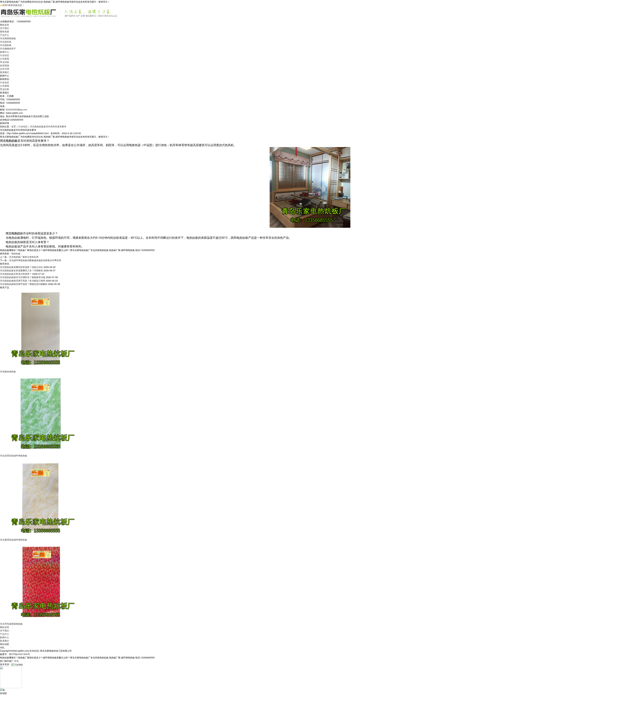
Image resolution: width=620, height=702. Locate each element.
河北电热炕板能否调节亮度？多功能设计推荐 (22, 280)
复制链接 (34, 650)
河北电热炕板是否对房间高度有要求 (48, 126)
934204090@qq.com (16, 109)
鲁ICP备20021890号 (19, 654)
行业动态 (4, 55)
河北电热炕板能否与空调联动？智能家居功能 (22, 277)
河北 (16, 660)
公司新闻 (4, 58)
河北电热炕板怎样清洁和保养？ (16, 273)
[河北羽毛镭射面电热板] (40, 581)
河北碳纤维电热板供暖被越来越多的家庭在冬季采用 (35, 260)
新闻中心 (4, 51)
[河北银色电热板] (40, 329)
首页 (13, 126)
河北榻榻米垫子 (8, 48)
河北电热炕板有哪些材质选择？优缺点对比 (21, 267)
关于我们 (4, 28)
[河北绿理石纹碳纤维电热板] (40, 413)
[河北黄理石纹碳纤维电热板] (40, 497)
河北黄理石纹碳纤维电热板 (13, 539)
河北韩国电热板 (8, 38)
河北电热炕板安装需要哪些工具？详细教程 (21, 270)
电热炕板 (38, 1)
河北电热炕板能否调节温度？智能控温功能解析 (23, 284)
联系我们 (4, 72)
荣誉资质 (4, 31)
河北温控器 (5, 41)
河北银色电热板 (8, 371)
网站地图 (4, 644)
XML (2, 647)
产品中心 (4, 34)
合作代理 (4, 68)
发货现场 (4, 65)
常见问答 (4, 62)
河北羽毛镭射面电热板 (11, 623)
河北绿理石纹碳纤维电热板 (13, 455)
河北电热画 (5, 45)
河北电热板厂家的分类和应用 (23, 256)
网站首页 (4, 24)
